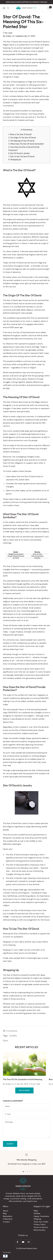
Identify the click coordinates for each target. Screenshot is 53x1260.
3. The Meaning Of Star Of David (21, 141)
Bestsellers (7, 1216)
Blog (5, 1213)
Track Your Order (41, 1222)
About (5, 1211)
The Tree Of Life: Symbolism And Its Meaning (22, 1079)
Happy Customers (41, 1216)
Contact (6, 1222)
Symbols (13, 1035)
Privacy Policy (39, 1224)
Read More (24, 1090)
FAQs (36, 1211)
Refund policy (39, 1230)
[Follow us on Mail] (28, 1242)
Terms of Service (41, 1227)
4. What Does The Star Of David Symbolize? (26, 144)
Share (5, 1040)
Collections (7, 1219)
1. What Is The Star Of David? (20, 134)
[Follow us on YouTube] (23, 1242)
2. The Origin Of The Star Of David (22, 137)
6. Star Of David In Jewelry (19, 153)
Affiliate (37, 1213)
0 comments (11, 1031)
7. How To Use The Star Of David (21, 156)
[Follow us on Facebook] (17, 1242)
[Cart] (49, 8)
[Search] (8, 8)
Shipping (37, 1219)
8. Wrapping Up (14, 159)
